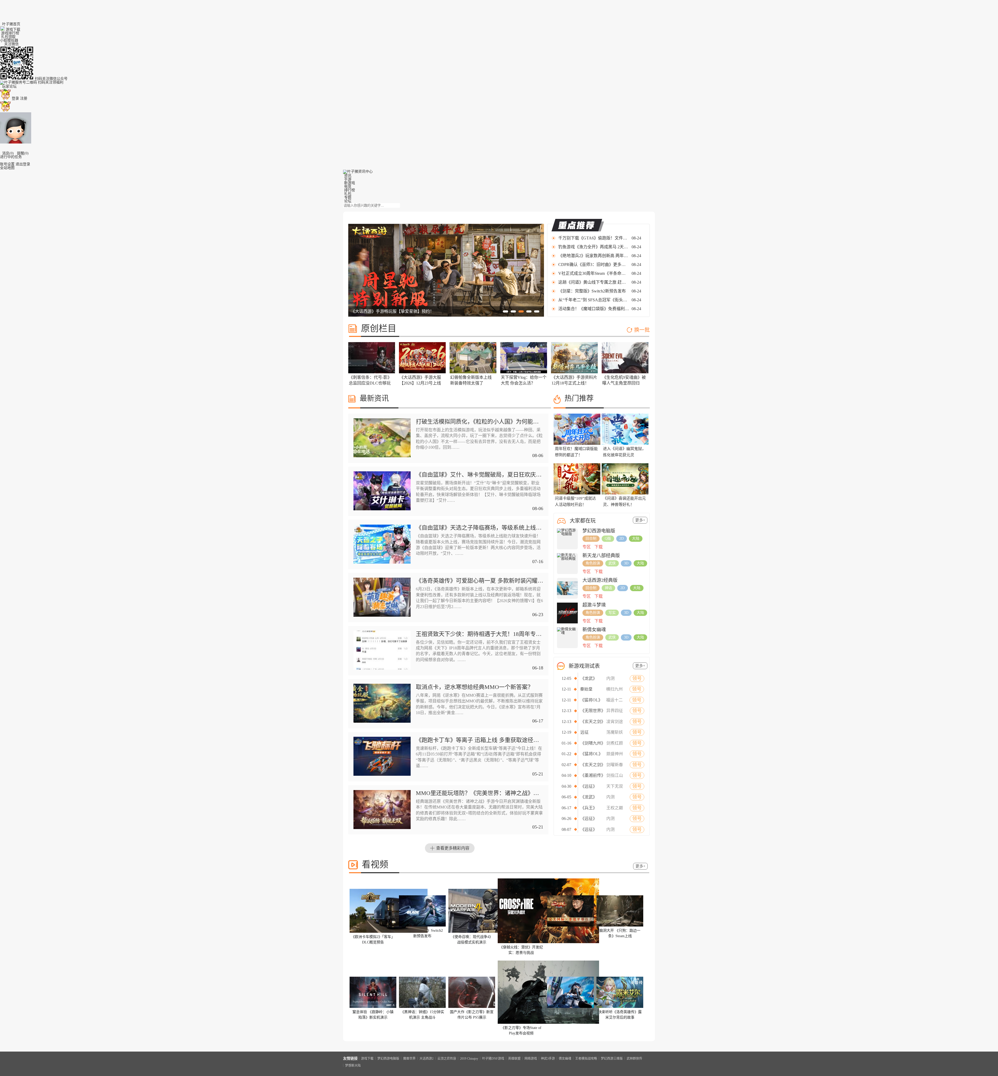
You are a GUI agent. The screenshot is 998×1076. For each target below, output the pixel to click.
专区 (586, 547)
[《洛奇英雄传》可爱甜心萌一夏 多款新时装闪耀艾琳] (382, 615)
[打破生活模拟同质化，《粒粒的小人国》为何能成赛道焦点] (382, 456)
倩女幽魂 (565, 1058)
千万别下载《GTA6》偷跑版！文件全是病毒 (593, 238)
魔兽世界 (409, 1058)
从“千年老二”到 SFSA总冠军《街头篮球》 (593, 300)
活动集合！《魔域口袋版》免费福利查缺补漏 (593, 309)
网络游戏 (530, 1058)
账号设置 (7, 164)
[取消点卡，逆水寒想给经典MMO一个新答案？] (382, 721)
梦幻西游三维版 (612, 1058)
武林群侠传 (634, 1058)
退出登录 (23, 164)
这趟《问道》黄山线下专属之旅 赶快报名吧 (593, 282)
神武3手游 (548, 1058)
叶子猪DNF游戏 (493, 1058)
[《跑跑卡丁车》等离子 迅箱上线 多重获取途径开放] (382, 775)
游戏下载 (367, 1058)
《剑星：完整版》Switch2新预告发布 (592, 291)
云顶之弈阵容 (446, 1058)
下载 (598, 547)
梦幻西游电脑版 (388, 1058)
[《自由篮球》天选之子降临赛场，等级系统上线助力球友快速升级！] (382, 562)
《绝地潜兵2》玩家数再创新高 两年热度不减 (593, 255)
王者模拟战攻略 (586, 1058)
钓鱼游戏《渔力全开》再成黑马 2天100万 (593, 247)
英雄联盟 (514, 1058)
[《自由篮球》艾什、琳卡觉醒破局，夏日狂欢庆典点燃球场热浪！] (382, 509)
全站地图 (7, 168)
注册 (23, 98)
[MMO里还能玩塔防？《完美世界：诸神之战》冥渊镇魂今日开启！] (382, 828)
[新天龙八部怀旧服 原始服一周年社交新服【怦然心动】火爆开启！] (446, 315)
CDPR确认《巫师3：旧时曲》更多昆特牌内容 (593, 264)
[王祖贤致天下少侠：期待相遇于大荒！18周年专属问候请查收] (382, 668)
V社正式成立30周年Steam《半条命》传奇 (593, 273)
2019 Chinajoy (469, 1058)
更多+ (640, 520)
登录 (15, 98)
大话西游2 (426, 1058)
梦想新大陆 (353, 1065)
